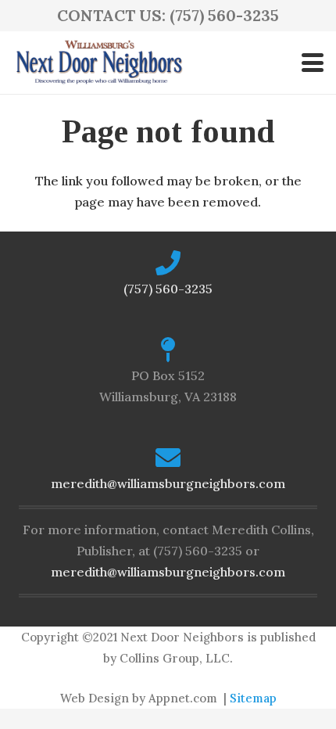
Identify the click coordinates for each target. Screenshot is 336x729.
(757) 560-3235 (168, 288)
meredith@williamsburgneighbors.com (168, 483)
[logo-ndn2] (99, 62)
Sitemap (253, 698)
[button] (312, 63)
